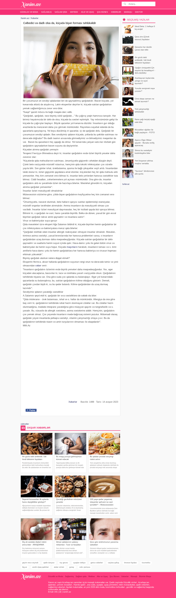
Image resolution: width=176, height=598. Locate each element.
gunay (71, 567)
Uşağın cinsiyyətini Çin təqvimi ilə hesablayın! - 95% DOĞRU (145, 70)
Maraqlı (128, 12)
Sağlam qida (61, 12)
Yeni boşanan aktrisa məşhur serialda (144, 162)
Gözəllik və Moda (29, 12)
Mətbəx (74, 12)
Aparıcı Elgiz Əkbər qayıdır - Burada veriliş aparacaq (144, 142)
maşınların (72, 247)
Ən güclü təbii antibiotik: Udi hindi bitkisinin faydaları (143, 60)
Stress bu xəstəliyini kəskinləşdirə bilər (143, 151)
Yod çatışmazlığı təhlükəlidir (142, 110)
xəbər (38, 265)
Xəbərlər (116, 12)
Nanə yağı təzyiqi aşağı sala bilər (145, 120)
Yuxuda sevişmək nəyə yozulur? (145, 89)
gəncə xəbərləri (97, 563)
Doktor (139, 12)
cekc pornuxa (84, 567)
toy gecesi (64, 563)
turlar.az (126, 184)
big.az (24, 567)
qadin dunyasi (48, 563)
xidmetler (25, 424)
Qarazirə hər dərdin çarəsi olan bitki (143, 48)
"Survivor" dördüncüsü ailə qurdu (144, 172)
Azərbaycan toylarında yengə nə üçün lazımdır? (144, 80)
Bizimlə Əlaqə (145, 576)
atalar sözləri (59, 567)
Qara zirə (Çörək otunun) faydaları (142, 38)
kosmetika (146, 563)
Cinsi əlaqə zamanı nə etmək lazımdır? (144, 100)
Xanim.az (25, 18)
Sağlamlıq (46, 12)
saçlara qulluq (113, 563)
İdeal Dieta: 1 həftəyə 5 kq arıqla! (145, 27)
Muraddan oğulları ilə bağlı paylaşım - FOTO (145, 131)
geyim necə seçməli (30, 563)
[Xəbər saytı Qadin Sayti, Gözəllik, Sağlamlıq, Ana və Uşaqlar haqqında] (31, 4)
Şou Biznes (102, 12)
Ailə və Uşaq (87, 12)
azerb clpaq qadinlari (40, 567)
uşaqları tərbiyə (79, 563)
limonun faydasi (130, 563)
